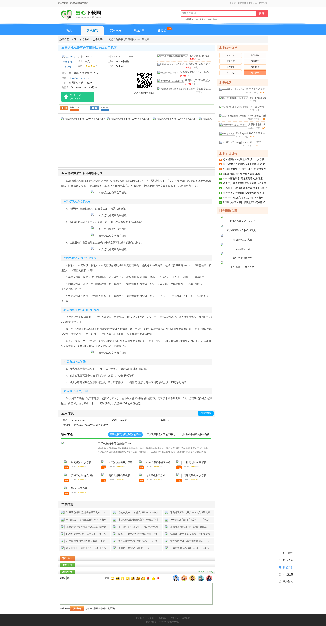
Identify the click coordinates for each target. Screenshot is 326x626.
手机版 (233, 3)
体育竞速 (231, 73)
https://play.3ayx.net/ (79, 78)
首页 (69, 30)
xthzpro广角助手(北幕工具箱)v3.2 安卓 (243, 197)
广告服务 (174, 618)
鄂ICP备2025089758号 (169, 622)
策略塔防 (255, 61)
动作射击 (231, 67)
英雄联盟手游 (187, 19)
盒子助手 (98, 39)
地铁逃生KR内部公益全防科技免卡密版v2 (245, 188)
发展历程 (151, 618)
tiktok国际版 (200, 19)
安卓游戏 (92, 30)
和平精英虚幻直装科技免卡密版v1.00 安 (244, 164)
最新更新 (242, 3)
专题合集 (138, 30)
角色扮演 (255, 67)
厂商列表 (263, 3)
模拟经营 (231, 61)
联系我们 (140, 618)
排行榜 (162, 30)
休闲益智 (231, 55)
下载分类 (253, 3)
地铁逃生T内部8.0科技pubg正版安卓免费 (244, 169)
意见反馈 (186, 618)
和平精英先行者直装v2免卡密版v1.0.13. (244, 193)
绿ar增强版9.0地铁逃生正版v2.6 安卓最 (243, 159)
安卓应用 (115, 30)
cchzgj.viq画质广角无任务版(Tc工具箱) (243, 174)
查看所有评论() (205, 571)
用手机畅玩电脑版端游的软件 (115, 443)
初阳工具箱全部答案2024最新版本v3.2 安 (244, 183)
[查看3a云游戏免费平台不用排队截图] (68, 61)
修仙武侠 (255, 55)
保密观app (212, 19)
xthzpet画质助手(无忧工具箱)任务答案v (243, 178)
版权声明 (163, 618)
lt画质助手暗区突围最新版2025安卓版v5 (244, 202)
